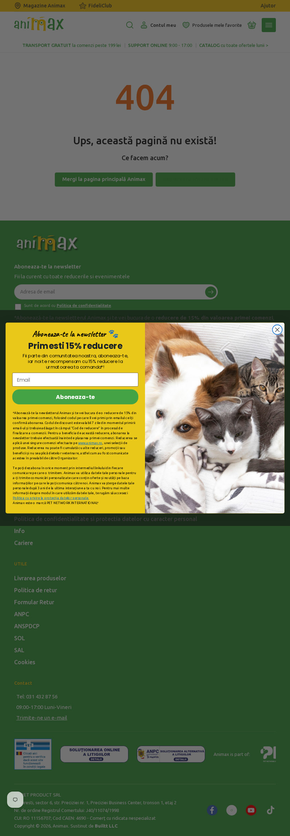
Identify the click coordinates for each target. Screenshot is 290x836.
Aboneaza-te (75, 397)
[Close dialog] (277, 330)
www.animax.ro (90, 442)
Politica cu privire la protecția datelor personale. (51, 498)
